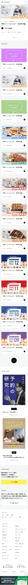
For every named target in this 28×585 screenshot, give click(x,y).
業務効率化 (5, 534)
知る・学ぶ (4, 517)
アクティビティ (6, 558)
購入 (17, 558)
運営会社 (14, 571)
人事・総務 (5, 546)
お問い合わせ (22, 571)
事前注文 (17, 526)
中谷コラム (18, 549)
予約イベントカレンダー (20, 529)
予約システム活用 (19, 532)
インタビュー (5, 540)
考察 (7, 515)
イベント (17, 555)
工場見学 (17, 552)
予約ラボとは (5, 571)
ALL (14, 360)
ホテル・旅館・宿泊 (20, 543)
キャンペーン (5, 529)
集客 (3, 543)
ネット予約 (18, 534)
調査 (12, 515)
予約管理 (4, 537)
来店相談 (4, 552)
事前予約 (17, 540)
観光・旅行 (18, 537)
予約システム (5, 526)
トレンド (11, 517)
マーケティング (6, 555)
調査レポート (5, 532)
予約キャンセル (19, 546)
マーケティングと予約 (7, 549)
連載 (20, 517)
